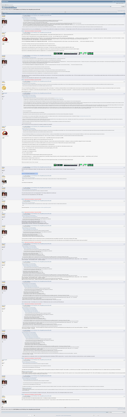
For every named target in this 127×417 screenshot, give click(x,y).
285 (19, 407)
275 (8, 407)
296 (33, 407)
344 (90, 407)
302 (40, 407)
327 (70, 407)
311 (50, 407)
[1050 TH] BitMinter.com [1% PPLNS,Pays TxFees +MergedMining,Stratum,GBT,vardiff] (26, 9)
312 (52, 407)
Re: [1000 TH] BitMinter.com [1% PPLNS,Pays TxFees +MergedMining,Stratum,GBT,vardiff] (37, 15)
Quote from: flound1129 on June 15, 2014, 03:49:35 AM (28, 83)
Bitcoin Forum (3, 9)
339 (84, 407)
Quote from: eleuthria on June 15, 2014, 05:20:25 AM (28, 128)
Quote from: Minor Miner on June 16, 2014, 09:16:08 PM (28, 332)
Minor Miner (4, 213)
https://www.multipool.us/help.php (28, 371)
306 (44, 407)
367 (2, 12)
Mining (10, 9)
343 (89, 407)
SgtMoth (3, 175)
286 (21, 407)
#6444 (124, 81)
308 (47, 407)
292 (28, 407)
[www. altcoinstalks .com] (3, 137)
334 (78, 407)
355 (103, 407)
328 (71, 407)
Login (10, 7)
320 (61, 407)
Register (13, 7)
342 (88, 407)
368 (3, 12)
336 (80, 407)
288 (23, 407)
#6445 (124, 93)
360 (109, 407)
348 (95, 407)
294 (30, 407)
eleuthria (3, 81)
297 (34, 407)
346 (92, 407)
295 (31, 407)
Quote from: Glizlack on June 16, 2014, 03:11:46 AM (28, 177)
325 (67, 407)
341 (86, 407)
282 (16, 407)
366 (116, 407)
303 (41, 407)
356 (104, 407)
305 (43, 407)
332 (76, 407)
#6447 (124, 167)
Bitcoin (7, 9)
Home (3, 7)
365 (115, 407)
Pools (12, 9)
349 (96, 407)
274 (6, 407)
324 (66, 407)
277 (10, 407)
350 (97, 407)
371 (6, 12)
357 (105, 407)
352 (99, 407)
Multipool (23, 199)
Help (6, 7)
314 (54, 407)
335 (79, 407)
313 (53, 407)
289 (24, 407)
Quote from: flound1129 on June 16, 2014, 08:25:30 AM (28, 215)
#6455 (124, 281)
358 (107, 407)
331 (74, 407)
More (15, 7)
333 (77, 407)
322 (63, 407)
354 (102, 407)
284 (18, 407)
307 (46, 407)
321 (62, 407)
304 (42, 407)
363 (113, 407)
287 (22, 407)
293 (29, 407)
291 (27, 407)
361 (110, 407)
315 (55, 407)
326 (69, 407)
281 (15, 407)
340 (85, 407)
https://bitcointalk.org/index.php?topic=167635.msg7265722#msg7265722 (40, 207)
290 (25, 407)
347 (94, 407)
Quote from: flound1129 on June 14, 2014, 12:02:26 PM (29, 18)
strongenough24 (4, 93)
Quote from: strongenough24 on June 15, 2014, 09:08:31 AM (29, 189)
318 (59, 407)
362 (111, 407)
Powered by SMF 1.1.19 (59, 415)
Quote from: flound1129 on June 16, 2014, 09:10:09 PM (28, 307)
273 (5, 407)
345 (91, 407)
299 (36, 407)
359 (108, 407)
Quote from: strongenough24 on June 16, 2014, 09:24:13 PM (29, 377)
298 (35, 407)
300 (37, 407)
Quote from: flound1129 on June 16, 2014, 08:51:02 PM (28, 245)
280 (13, 407)
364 (114, 407)
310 (49, 407)
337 (82, 407)
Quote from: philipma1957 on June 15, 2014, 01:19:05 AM (29, 57)
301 (38, 407)
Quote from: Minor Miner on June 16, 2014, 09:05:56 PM (28, 283)
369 (4, 12)
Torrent (13, 6)
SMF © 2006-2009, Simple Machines (66, 415)
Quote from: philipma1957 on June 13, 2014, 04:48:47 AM (30, 19)
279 (12, 407)
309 (48, 407)
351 (98, 407)
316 (56, 407)
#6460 (124, 396)
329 (72, 407)
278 (11, 407)
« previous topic (120, 10)
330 (73, 407)
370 (5, 12)
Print (124, 12)
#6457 (124, 330)
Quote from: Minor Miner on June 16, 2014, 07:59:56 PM (28, 227)
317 (57, 407)
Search (8, 7)
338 (83, 407)
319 (60, 407)
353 (101, 407)
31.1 (11, 6)
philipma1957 (4, 32)
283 (17, 407)
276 (9, 407)
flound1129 (3, 15)
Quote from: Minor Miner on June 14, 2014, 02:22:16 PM (28, 17)
